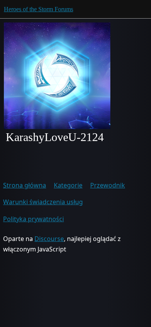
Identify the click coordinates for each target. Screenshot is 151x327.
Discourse (49, 238)
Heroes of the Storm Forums (38, 9)
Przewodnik (107, 185)
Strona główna (24, 185)
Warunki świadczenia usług (43, 202)
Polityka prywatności (33, 219)
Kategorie (68, 185)
